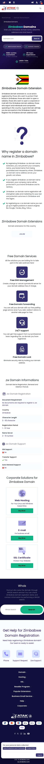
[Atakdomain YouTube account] (28, 733)
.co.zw (22, 234)
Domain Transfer (33, 46)
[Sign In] (36, 2)
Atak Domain (6, 18)
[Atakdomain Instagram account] (21, 734)
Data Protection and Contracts (14, 748)
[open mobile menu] (40, 8)
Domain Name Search (21, 18)
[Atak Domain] (10, 8)
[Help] (10, 2)
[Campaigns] (32, 2)
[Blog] (14, 2)
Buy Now (22, 511)
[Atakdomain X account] (18, 733)
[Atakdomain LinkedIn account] (25, 734)
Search (36, 38)
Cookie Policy (31, 748)
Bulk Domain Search (14, 46)
